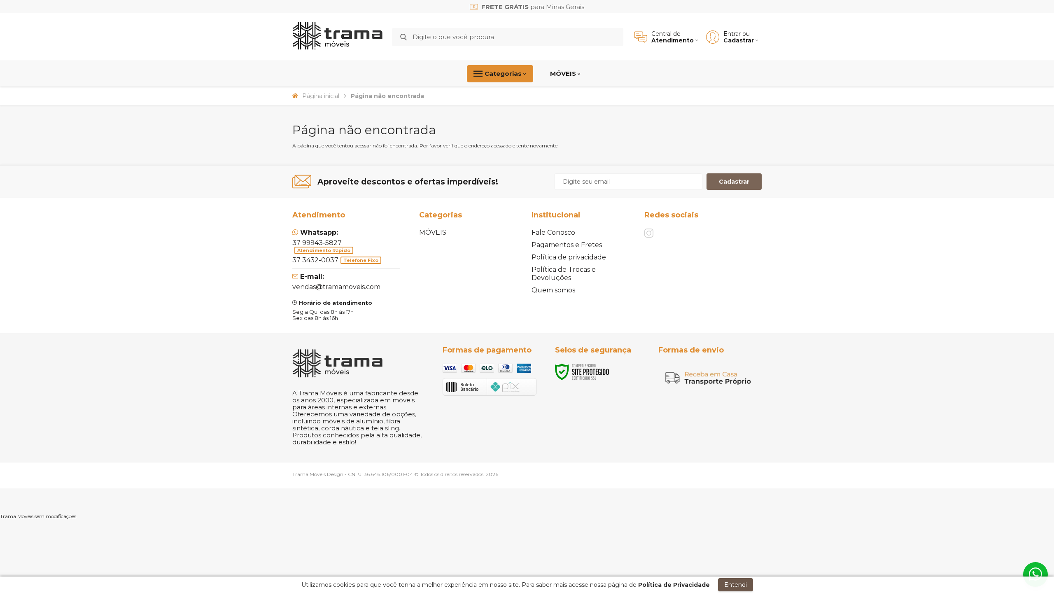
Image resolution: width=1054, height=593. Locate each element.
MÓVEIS (432, 232)
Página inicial (320, 96)
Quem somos (553, 290)
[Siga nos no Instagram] (648, 233)
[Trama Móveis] (337, 37)
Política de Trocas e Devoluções (564, 274)
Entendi (735, 584)
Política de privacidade (569, 257)
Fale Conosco (553, 232)
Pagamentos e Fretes (567, 245)
